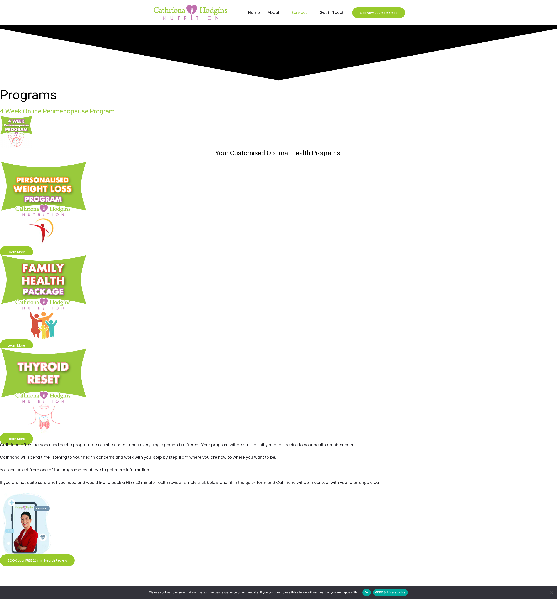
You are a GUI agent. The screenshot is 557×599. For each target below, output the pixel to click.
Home (254, 12)
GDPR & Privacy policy (390, 592)
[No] (551, 592)
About (273, 12)
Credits (154, 585)
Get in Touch (332, 12)
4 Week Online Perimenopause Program (57, 111)
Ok (367, 592)
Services (299, 12)
